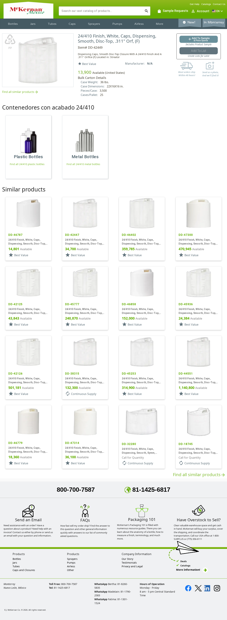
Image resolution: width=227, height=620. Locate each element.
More (159, 24)
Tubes (52, 24)
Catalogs (206, 4)
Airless (139, 24)
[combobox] (102, 11)
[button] (218, 11)
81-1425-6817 (151, 489)
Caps (72, 24)
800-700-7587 (76, 489)
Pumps (117, 24)
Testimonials (129, 562)
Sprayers (94, 24)
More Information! (188, 569)
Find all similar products (20, 92)
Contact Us (219, 4)
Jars (33, 24)
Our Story (127, 559)
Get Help (195, 4)
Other (70, 570)
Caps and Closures (24, 570)
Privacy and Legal (132, 566)
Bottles (13, 24)
